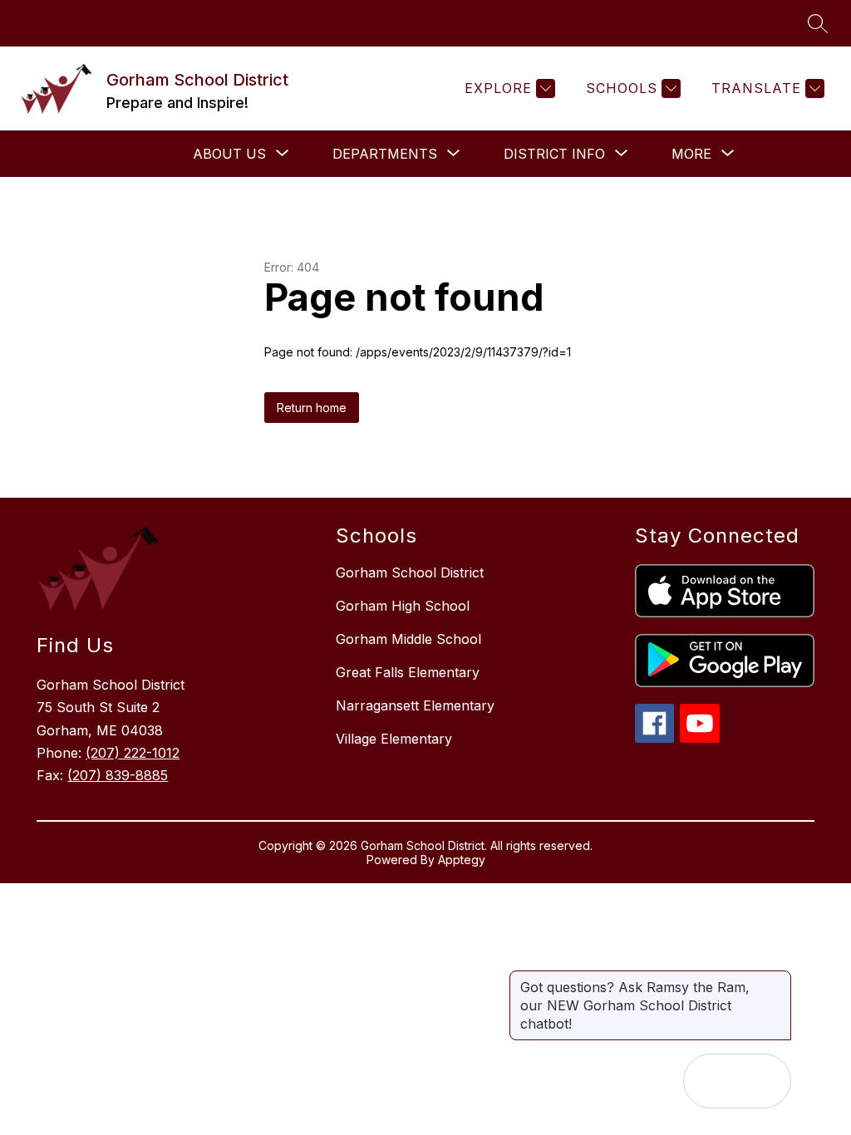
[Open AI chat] (763, 1081)
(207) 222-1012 (133, 752)
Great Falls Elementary (408, 672)
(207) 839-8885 (117, 775)
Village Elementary (394, 738)
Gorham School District (410, 572)
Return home (312, 407)
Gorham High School (403, 605)
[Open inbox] (710, 1081)
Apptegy (461, 859)
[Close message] (778, 979)
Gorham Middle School (408, 639)
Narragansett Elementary (415, 705)
